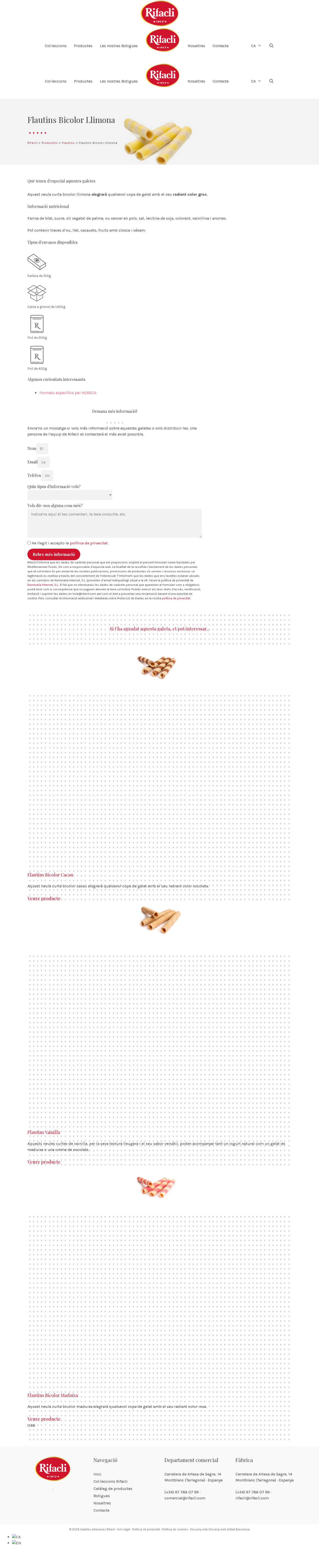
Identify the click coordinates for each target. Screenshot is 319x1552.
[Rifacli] (159, 14)
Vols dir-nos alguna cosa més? (54, 505)
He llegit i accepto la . (70, 543)
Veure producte (44, 898)
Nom (31, 448)
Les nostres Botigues (119, 45)
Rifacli (32, 143)
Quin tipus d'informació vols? (53, 486)
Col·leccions (56, 45)
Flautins (68, 143)
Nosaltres (196, 45)
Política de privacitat (146, 1529)
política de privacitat (89, 543)
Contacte (221, 45)
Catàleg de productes (112, 1488)
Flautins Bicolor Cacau (50, 875)
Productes (83, 45)
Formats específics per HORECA (67, 392)
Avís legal (123, 1529)
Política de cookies (175, 1529)
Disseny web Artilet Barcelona (229, 1529)
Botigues (101, 1495)
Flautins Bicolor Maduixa (52, 1395)
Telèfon (34, 475)
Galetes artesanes (93, 1529)
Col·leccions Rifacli (110, 1481)
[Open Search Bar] (271, 46)
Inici (97, 1474)
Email (32, 461)
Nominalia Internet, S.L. (43, 585)
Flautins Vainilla (43, 1132)
